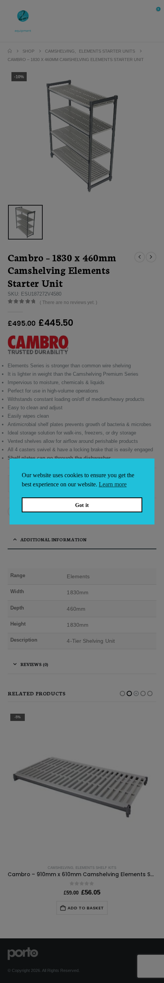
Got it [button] (82, 505)
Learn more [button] (113, 484)
